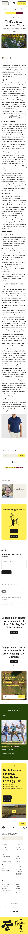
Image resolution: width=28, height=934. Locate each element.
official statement (6, 87)
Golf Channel (13, 116)
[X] (11, 911)
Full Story (21, 257)
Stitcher (13, 340)
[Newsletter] (6, 3)
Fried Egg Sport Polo (20, 406)
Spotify (21, 340)
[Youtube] (17, 911)
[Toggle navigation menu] (3, 3)
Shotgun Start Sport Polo (10, 409)
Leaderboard (21, 141)
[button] (23, 9)
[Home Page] (14, 3)
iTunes (9, 340)
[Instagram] (14, 911)
